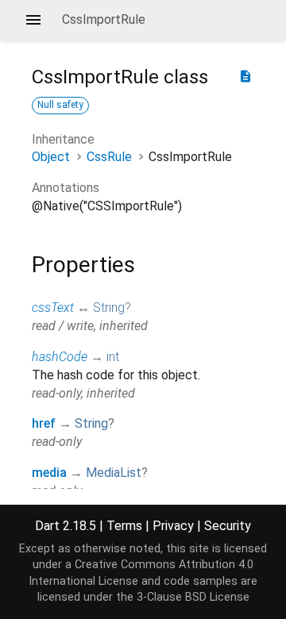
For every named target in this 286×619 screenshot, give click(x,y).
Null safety (60, 104)
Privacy (173, 525)
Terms (124, 525)
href (44, 423)
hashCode (59, 356)
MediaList (113, 472)
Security (227, 525)
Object (51, 156)
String (109, 307)
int (112, 356)
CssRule (109, 156)
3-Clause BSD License (193, 597)
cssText (53, 307)
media (49, 472)
